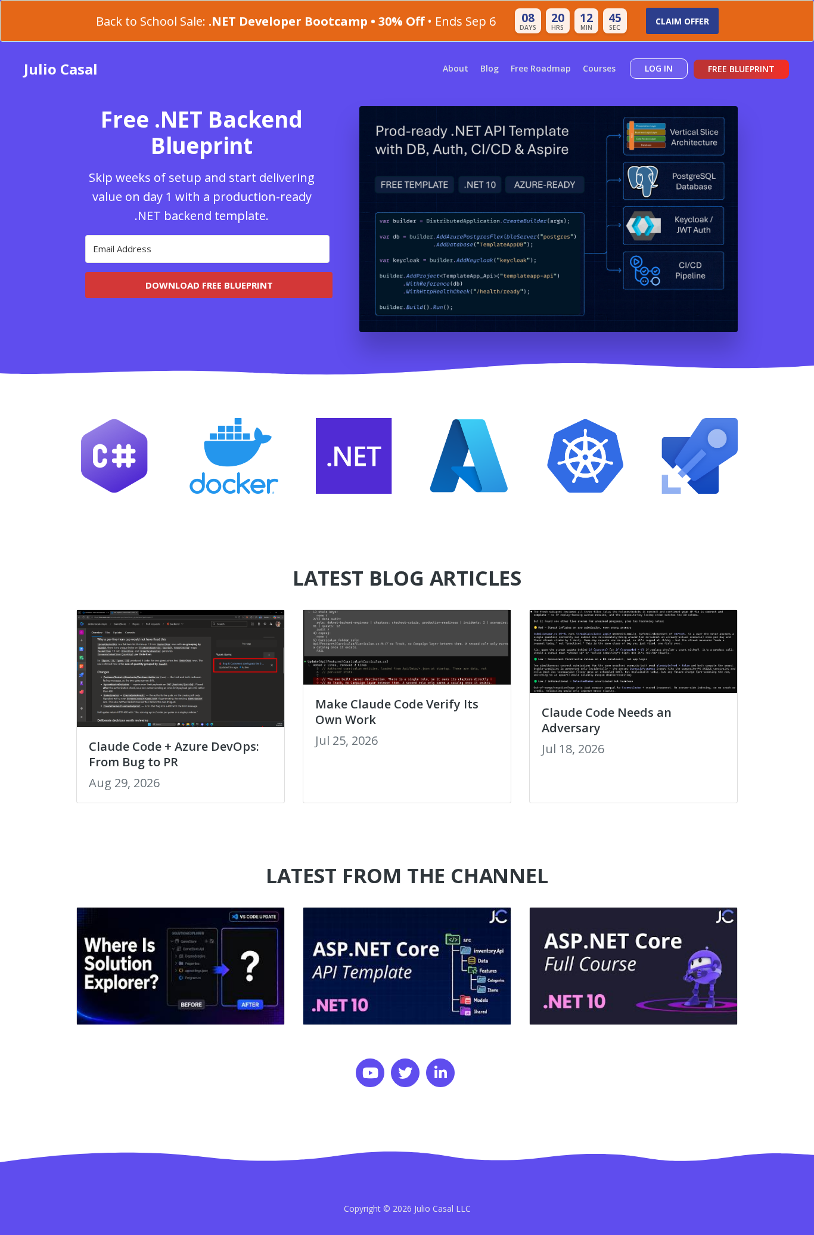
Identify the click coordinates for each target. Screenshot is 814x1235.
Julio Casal (61, 69)
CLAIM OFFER (682, 21)
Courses (599, 68)
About (455, 68)
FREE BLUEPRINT (741, 69)
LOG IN (659, 68)
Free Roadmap (541, 68)
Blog (489, 68)
